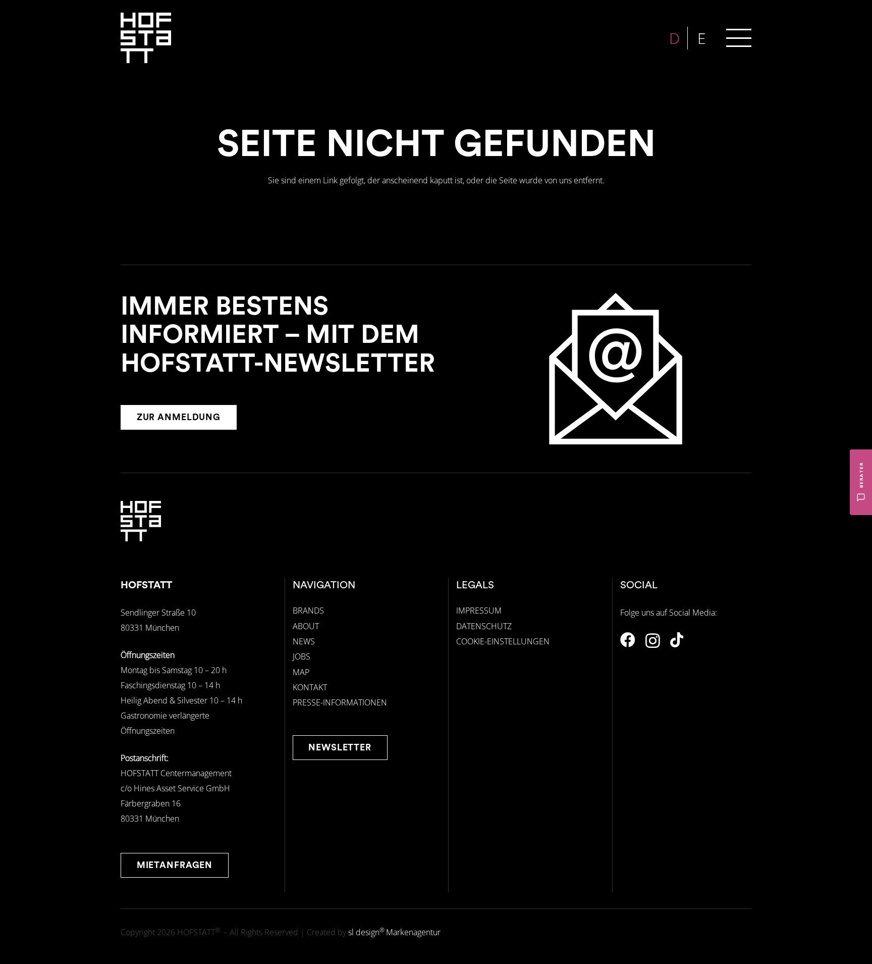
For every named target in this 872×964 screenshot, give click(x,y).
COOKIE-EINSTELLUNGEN (503, 641)
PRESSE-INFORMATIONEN (340, 702)
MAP (301, 672)
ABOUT (306, 626)
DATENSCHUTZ (484, 626)
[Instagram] (652, 640)
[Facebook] (627, 639)
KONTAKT (310, 687)
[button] (739, 37)
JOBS (301, 656)
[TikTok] (676, 639)
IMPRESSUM (479, 610)
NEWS (304, 641)
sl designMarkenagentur (394, 932)
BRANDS (308, 610)
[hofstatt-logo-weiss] (146, 38)
